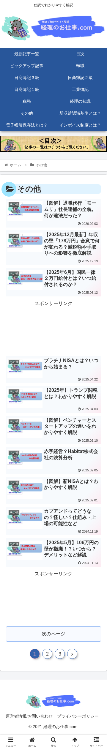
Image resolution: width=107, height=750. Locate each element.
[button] (93, 599)
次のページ (53, 633)
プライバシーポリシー (78, 716)
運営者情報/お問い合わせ (29, 716)
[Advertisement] (53, 328)
